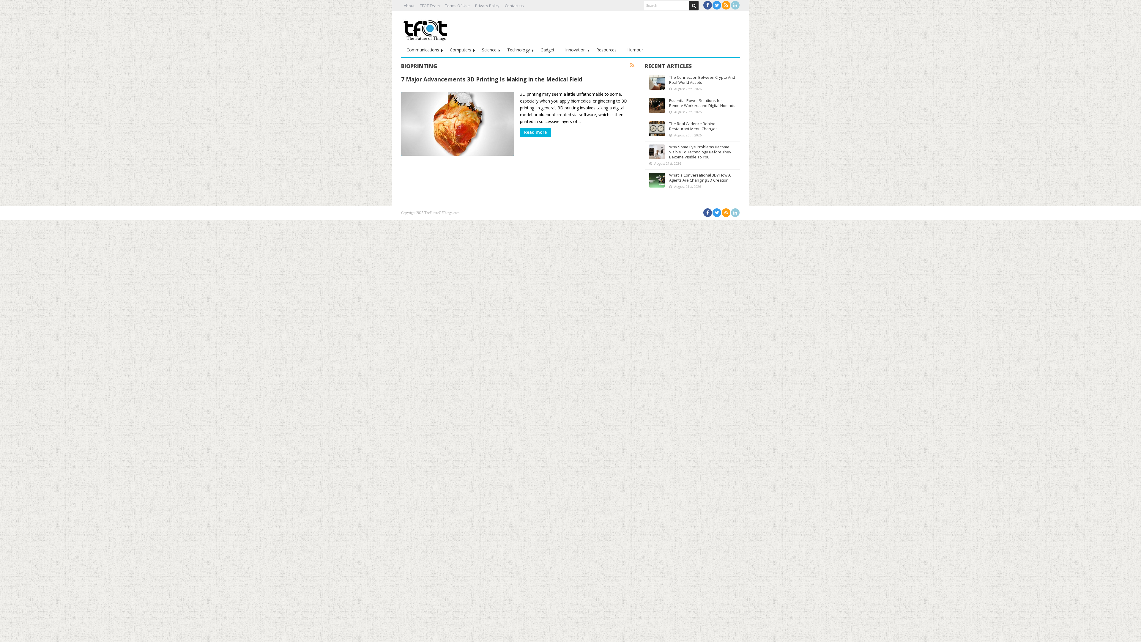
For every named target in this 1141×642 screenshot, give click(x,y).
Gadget (547, 50)
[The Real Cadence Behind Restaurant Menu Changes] (657, 128)
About (409, 5)
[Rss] (726, 5)
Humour (635, 50)
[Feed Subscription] (632, 65)
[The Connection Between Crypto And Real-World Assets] (657, 82)
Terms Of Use (457, 5)
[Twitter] (716, 5)
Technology (518, 50)
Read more (535, 132)
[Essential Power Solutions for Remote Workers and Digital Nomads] (657, 105)
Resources (606, 50)
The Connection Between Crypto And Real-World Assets (702, 80)
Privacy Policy (487, 5)
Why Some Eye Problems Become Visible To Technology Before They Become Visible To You (700, 152)
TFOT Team (430, 5)
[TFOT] (426, 28)
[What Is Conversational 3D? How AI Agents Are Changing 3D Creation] (657, 180)
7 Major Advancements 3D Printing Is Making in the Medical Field (491, 79)
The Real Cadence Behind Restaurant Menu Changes (693, 126)
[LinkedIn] (735, 5)
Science (489, 50)
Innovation (575, 50)
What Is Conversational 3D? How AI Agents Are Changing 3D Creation (700, 177)
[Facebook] (707, 5)
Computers (460, 50)
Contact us (514, 5)
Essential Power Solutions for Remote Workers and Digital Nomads (702, 103)
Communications (422, 50)
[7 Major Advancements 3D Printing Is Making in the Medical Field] (457, 124)
